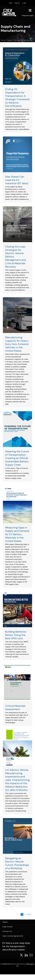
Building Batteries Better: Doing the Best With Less (15, 635)
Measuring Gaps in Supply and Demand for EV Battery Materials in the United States (17, 534)
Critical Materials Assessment (15, 707)
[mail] (31, 955)
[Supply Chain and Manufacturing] (17, 66)
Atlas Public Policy (18, 964)
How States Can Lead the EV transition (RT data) (16, 180)
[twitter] (21, 955)
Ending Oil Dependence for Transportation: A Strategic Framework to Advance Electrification (17, 98)
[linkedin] (26, 955)
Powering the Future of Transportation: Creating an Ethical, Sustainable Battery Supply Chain (17, 458)
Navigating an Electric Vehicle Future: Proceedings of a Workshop (17, 863)
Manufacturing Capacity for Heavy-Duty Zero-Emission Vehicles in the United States (17, 344)
